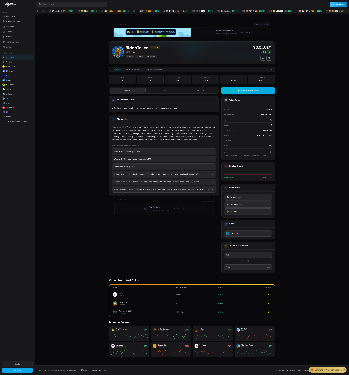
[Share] (269, 58)
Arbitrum (10, 94)
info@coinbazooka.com (95, 370)
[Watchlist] (263, 58)
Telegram (152, 56)
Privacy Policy (304, 370)
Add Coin (340, 4)
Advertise (10, 26)
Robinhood (10, 85)
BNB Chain (10, 66)
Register (17, 370)
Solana (9, 62)
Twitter (141, 56)
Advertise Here (263, 24)
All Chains (10, 57)
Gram (8, 80)
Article (9, 32)
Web (131, 56)
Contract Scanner (13, 21)
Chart (164, 90)
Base (8, 76)
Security (200, 90)
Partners (9, 37)
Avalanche (10, 107)
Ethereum (10, 71)
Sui (7, 98)
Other (8, 117)
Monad (9, 112)
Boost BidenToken (250, 90)
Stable (8, 89)
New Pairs (10, 16)
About (127, 90)
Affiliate (9, 47)
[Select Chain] (38, 11)
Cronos (9, 103)
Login (17, 364)
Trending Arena (12, 42)
